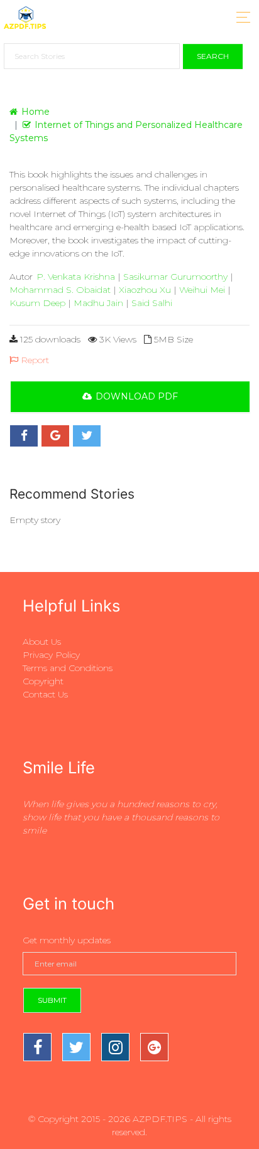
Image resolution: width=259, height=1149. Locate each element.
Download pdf (137, 396)
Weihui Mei (202, 289)
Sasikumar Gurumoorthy (175, 276)
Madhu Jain (98, 303)
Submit (52, 1000)
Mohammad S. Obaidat (60, 289)
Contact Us (45, 694)
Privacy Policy (51, 654)
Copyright (43, 681)
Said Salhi (151, 303)
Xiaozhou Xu (145, 289)
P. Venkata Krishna (75, 276)
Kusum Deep (37, 303)
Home (35, 111)
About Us (42, 641)
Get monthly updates (67, 940)
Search (213, 56)
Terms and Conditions (68, 668)
